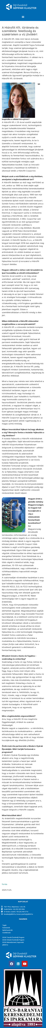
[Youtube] (25, 964)
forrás (4, 884)
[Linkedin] (18, 964)
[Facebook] (12, 964)
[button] (23, 17)
